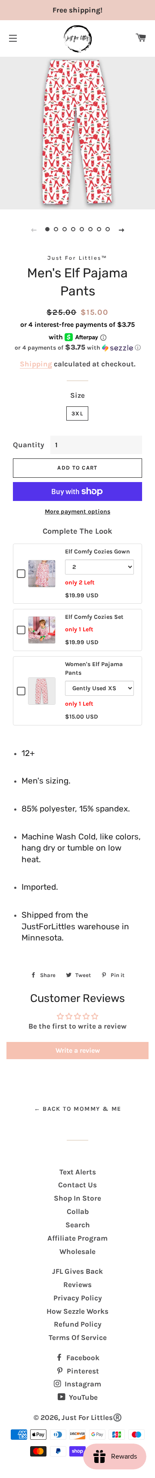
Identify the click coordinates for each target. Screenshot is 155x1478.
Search (77, 1224)
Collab (78, 1211)
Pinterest (82, 1371)
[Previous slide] (33, 229)
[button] (77, 348)
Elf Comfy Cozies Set (94, 617)
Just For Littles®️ (92, 1417)
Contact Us (77, 1184)
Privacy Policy (77, 1298)
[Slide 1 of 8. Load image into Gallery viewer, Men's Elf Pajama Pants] (47, 229)
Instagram (82, 1384)
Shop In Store (77, 1198)
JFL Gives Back (77, 1271)
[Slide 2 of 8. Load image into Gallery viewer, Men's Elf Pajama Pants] (56, 229)
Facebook (82, 1357)
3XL (77, 413)
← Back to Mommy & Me (77, 1108)
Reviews (77, 1284)
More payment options (77, 511)
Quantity (28, 444)
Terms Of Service (78, 1337)
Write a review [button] (78, 1050)
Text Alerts (77, 1172)
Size (77, 395)
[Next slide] (121, 229)
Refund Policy (78, 1324)
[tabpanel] (77, 132)
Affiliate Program (77, 1238)
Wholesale (77, 1251)
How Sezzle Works (77, 1311)
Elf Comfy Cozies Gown (97, 551)
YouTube (82, 1397)
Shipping (36, 364)
